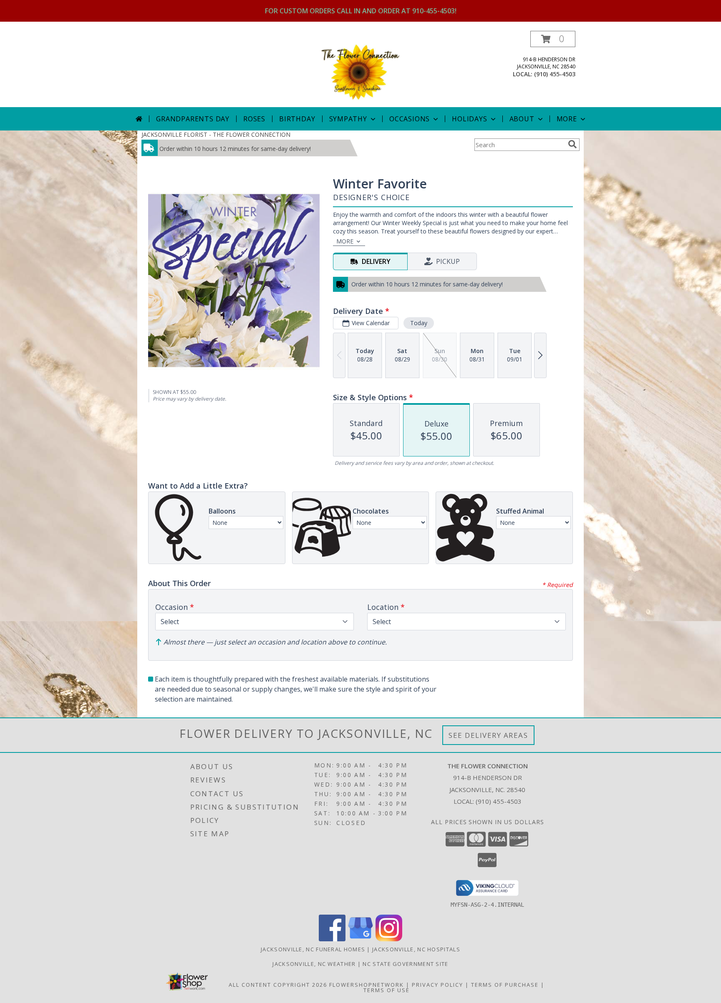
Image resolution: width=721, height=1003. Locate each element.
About (521, 118)
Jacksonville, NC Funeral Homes (313, 949)
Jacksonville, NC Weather (313, 964)
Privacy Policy (437, 984)
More (567, 118)
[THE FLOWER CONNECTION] (360, 69)
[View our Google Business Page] (360, 939)
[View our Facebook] (332, 939)
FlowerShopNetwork (366, 984)
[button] (552, 39)
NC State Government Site (405, 964)
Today (418, 323)
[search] (572, 144)
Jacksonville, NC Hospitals (416, 949)
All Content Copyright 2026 (278, 984)
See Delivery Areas (488, 735)
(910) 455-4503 (554, 74)
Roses (254, 118)
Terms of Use (386, 990)
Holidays (469, 118)
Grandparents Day (192, 118)
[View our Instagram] (389, 939)
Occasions (409, 118)
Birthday (297, 118)
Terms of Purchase (505, 984)
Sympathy (348, 118)
